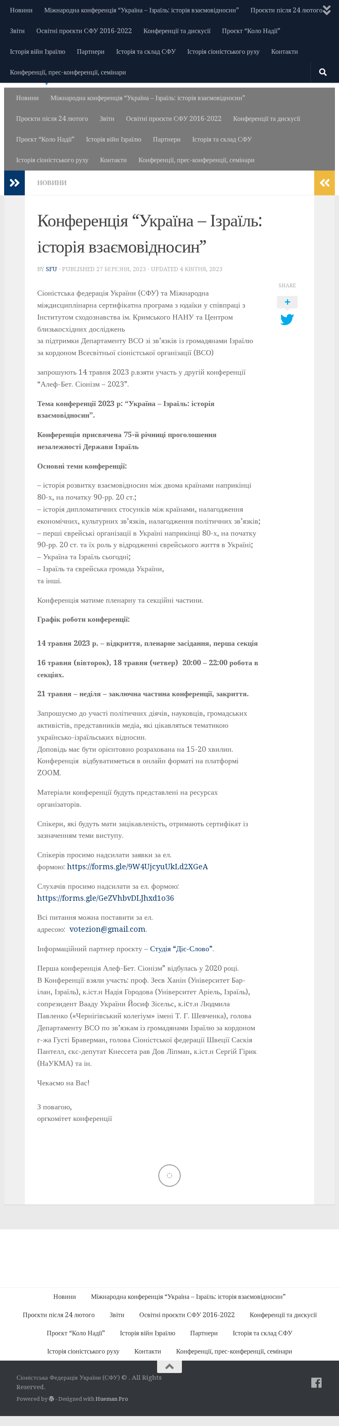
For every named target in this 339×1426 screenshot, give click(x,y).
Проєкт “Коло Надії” (251, 31)
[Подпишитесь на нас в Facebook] (316, 1383)
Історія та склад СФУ (146, 51)
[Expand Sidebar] (14, 183)
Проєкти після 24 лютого (286, 10)
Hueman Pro (111, 1399)
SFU (51, 269)
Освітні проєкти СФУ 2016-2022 (84, 31)
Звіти (17, 31)
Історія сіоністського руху (223, 51)
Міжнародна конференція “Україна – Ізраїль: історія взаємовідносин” (141, 10)
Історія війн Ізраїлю (37, 51)
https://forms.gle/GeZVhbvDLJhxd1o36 (105, 898)
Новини (21, 10)
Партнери (91, 51)
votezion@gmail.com (107, 929)
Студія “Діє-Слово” (181, 948)
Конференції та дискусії (176, 31)
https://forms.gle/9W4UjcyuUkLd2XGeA (137, 866)
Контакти (284, 51)
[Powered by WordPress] (51, 1399)
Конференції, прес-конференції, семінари (68, 72)
